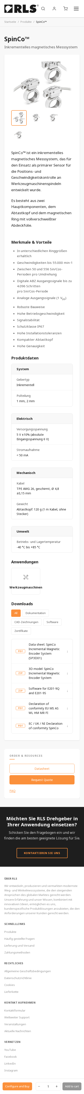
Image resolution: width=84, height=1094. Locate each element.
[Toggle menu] (76, 8)
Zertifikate (21, 631)
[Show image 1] (19, 118)
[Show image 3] (53, 118)
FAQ (12, 791)
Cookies (9, 985)
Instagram (11, 1070)
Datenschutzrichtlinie (18, 978)
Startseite (10, 22)
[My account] (54, 8)
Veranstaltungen (15, 1024)
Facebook (10, 1057)
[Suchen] (43, 8)
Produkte (26, 22)
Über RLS (10, 878)
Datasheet (42, 769)
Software (52, 622)
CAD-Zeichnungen (26, 622)
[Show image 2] (36, 118)
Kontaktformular (14, 1010)
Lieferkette (11, 992)
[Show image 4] (19, 135)
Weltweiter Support (17, 1017)
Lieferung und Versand (19, 945)
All (15, 613)
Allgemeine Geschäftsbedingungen (27, 971)
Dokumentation (36, 613)
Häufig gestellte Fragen (19, 939)
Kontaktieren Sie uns (42, 853)
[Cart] (65, 8)
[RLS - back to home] (21, 8)
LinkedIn (10, 1063)
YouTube (10, 1050)
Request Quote (42, 780)
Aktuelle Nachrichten (17, 1031)
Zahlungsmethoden (17, 952)
